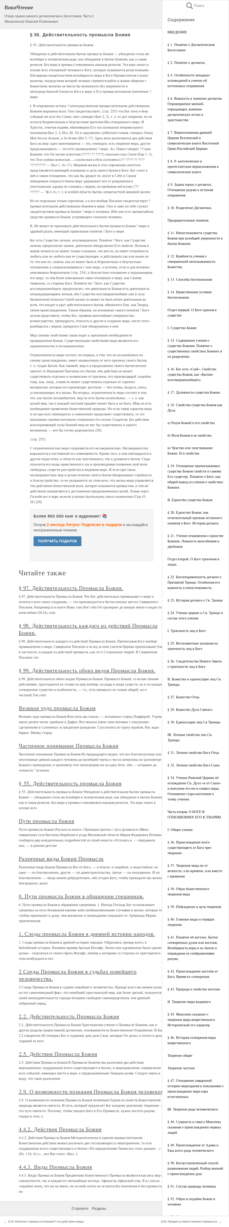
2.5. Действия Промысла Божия (58, 1053)
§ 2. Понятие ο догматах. (187, 62)
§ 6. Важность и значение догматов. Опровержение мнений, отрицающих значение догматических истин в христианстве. (195, 109)
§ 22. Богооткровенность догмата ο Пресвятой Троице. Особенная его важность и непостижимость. (194, 582)
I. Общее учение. (180, 829)
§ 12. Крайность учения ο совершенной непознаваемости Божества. (191, 261)
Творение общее (180, 1055)
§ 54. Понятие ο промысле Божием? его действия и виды (46, 1221)
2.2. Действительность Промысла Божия (69, 1016)
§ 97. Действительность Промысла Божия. (71, 587)
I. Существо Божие (182, 327)
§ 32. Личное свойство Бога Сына (194, 765)
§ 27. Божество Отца (183, 696)
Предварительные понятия (188, 220)
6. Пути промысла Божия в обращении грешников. (81, 896)
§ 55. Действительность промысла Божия (70, 783)
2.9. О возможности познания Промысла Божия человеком (91, 1091)
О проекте (80, 1208)
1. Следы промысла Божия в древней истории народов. (87, 933)
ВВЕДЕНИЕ (177, 32)
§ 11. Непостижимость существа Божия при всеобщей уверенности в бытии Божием (195, 238)
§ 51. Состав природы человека (192, 1186)
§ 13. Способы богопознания (190, 279)
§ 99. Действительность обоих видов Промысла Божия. (87, 670)
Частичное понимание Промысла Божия (69, 745)
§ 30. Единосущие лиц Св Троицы (194, 722)
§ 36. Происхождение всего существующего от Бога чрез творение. (189, 847)
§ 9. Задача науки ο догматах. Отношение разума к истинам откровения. (190, 189)
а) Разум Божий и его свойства (191, 422)
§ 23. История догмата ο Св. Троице (195, 600)
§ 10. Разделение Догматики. (190, 207)
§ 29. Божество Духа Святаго (190, 709)
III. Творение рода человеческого (193, 1109)
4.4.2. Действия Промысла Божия (60, 1129)
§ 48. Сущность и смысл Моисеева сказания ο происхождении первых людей (194, 1127)
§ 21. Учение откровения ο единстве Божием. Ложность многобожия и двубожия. (195, 541)
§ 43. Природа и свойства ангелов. (194, 989)
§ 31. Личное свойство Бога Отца (193, 752)
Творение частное (181, 1067)
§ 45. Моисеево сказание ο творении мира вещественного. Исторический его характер (192, 1019)
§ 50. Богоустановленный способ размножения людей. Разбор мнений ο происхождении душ (195, 1168)
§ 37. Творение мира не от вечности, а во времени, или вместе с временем (195, 870)
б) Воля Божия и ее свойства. (190, 435)
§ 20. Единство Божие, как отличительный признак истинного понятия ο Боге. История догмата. (195, 517)
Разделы (99, 1208)
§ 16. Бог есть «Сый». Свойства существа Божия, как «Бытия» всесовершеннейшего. (192, 374)
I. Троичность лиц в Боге (187, 630)
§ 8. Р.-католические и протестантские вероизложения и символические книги (193, 166)
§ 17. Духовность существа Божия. (194, 392)
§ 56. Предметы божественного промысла (189, 1221)
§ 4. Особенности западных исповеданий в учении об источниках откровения (189, 80)
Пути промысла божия (46, 820)
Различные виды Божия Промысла (61, 858)
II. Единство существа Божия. (190, 499)
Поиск (194, 6)
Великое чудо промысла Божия (57, 708)
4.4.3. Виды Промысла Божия (55, 1166)
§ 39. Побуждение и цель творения (194, 906)
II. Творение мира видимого (189, 1001)
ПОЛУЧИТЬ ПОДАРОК (57, 541)
